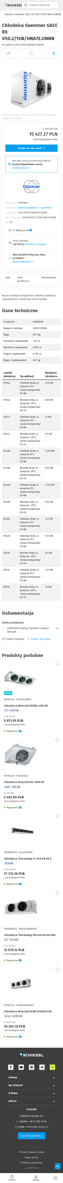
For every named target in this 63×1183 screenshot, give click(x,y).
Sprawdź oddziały (30, 1135)
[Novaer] (52, 1067)
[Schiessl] (11, 5)
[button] (55, 1178)
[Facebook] (10, 1067)
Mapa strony (31, 1157)
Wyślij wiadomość (22, 261)
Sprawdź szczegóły (35, 244)
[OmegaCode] (31, 1168)
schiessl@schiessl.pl (36, 1126)
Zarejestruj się (20, 167)
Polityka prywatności (31, 1162)
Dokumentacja (48, 277)
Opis (7, 277)
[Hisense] (42, 1067)
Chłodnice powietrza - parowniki (34, 207)
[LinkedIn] (31, 1067)
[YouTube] (21, 1067)
